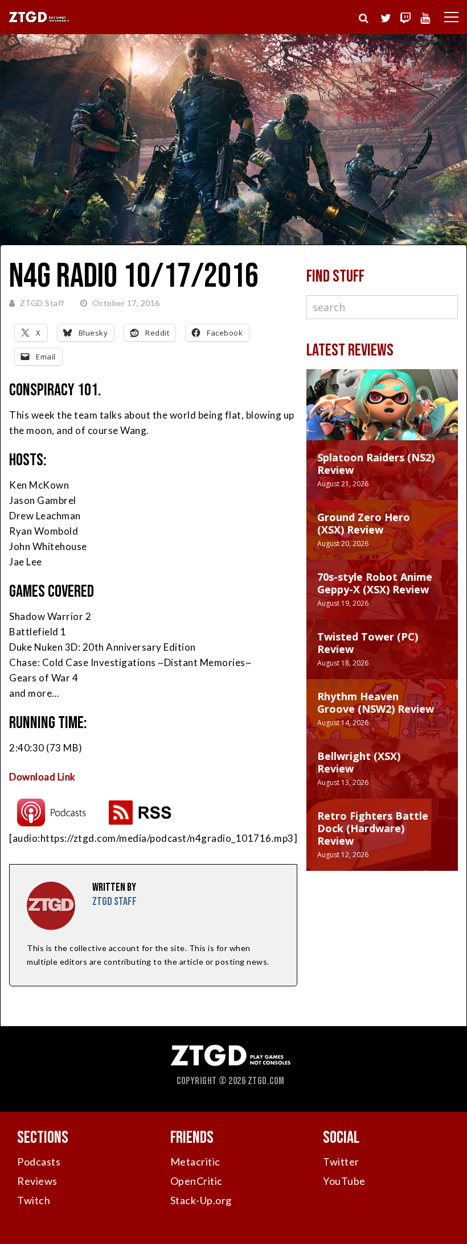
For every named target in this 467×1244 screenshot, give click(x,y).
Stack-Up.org (201, 1200)
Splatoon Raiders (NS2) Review (376, 464)
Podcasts (38, 1161)
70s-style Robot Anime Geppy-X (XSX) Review (374, 583)
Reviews (37, 1181)
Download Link (42, 777)
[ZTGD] (39, 20)
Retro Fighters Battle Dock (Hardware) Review (372, 828)
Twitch (33, 1200)
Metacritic (195, 1161)
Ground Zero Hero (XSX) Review (363, 523)
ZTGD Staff (42, 303)
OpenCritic (196, 1181)
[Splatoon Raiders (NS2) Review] (382, 416)
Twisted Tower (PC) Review (367, 643)
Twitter (341, 1161)
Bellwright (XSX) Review (358, 762)
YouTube (344, 1181)
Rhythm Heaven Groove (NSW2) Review (375, 702)
